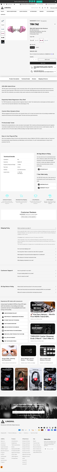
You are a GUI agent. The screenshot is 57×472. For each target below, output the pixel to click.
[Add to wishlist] (55, 24)
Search (34, 441)
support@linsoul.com (37, 452)
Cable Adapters (15, 456)
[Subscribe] (55, 449)
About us (3, 441)
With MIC (32, 47)
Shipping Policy (37, 415)
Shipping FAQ (3, 433)
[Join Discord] (55, 427)
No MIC (37, 47)
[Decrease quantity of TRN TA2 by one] (31, 59)
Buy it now (43, 63)
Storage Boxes (15, 458)
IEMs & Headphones (11, 11)
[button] (47, 7)
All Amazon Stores (26, 452)
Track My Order (36, 443)
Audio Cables (14, 454)
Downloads (3, 445)
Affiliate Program (4, 448)
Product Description (14, 78)
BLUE (46, 40)
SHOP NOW (39, 1)
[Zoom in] (24, 21)
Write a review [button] (25, 216)
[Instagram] (4, 4)
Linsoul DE (24, 460)
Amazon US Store (26, 441)
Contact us (3, 443)
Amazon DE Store (26, 445)
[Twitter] (50, 427)
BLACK (32, 40)
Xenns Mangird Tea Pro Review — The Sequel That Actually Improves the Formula (27, 361)
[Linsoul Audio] (6, 8)
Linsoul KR (24, 464)
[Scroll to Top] (55, 466)
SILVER (37, 40)
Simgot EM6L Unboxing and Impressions (8, 359)
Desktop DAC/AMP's (16, 448)
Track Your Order (34, 433)
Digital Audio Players (16, 452)
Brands (41, 11)
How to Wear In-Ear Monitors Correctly (45, 359)
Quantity (32, 56)
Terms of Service (36, 445)
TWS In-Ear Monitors (16, 445)
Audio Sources (23, 11)
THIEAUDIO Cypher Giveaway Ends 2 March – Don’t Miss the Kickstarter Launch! (42, 338)
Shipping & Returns (43, 78)
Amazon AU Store (26, 450)
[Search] (39, 8)
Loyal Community (4, 446)
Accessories (33, 11)
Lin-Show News (50, 11)
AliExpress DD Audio (26, 454)
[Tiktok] (52, 427)
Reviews (34, 78)
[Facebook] (14, 4)
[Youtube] (41, 427)
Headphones (14, 443)
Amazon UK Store (26, 446)
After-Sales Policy (29, 415)
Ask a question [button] (32, 216)
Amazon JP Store (26, 448)
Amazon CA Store (26, 443)
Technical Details (25, 78)
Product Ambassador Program (3, 456)
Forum (20, 433)
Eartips (13, 446)
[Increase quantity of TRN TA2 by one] (36, 59)
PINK (41, 40)
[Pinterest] (1, 4)
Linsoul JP (24, 462)
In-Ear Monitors (15, 441)
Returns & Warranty (37, 446)
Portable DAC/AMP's (16, 450)
